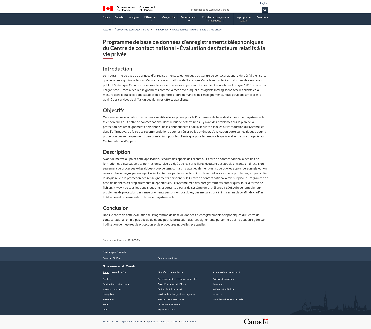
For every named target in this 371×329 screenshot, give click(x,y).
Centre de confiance (168, 258)
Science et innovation (223, 279)
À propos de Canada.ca (158, 321)
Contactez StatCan (112, 258)
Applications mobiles (132, 321)
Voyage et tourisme (112, 289)
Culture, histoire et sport (170, 289)
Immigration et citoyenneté (116, 284)
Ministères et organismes (170, 272)
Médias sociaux (110, 321)
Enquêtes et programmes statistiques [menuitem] (216, 19)
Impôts (106, 309)
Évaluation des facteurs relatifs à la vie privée (197, 29)
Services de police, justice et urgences (176, 294)
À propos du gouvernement (226, 272)
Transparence (160, 29)
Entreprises (108, 294)
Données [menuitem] (119, 17)
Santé (105, 304)
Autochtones (219, 284)
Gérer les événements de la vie (228, 299)
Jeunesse (217, 294)
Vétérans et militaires (223, 289)
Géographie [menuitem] (168, 17)
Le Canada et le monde (169, 304)
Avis (175, 321)
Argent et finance (166, 309)
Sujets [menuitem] (106, 17)
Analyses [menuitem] (134, 17)
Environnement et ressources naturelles (177, 279)
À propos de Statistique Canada (132, 29)
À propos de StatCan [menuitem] (244, 19)
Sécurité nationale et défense (172, 284)
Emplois (107, 279)
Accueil (107, 29)
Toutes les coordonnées (114, 272)
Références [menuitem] (150, 17)
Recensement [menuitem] (188, 17)
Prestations (108, 299)
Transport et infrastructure (171, 299)
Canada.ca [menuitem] (262, 17)
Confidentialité (188, 321)
